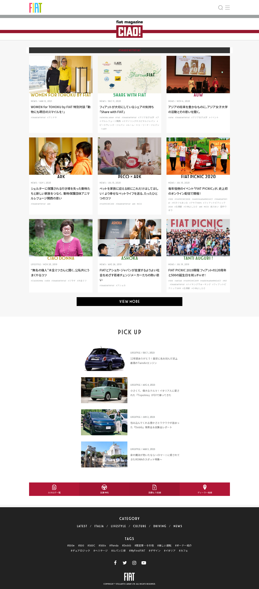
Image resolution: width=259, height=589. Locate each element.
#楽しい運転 (164, 545)
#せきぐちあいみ (180, 203)
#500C (91, 545)
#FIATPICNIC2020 (182, 199)
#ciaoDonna (37, 281)
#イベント (214, 118)
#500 (170, 199)
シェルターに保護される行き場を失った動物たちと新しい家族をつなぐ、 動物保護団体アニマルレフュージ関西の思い (60, 193)
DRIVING (159, 526)
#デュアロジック (80, 550)
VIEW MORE (129, 301)
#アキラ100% (195, 203)
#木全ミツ (82, 281)
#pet (225, 281)
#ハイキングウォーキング (198, 284)
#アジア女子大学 (146, 118)
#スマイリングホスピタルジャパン (138, 121)
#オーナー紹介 (183, 545)
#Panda (113, 545)
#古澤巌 (178, 207)
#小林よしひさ (191, 207)
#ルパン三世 (118, 550)
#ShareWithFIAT (38, 118)
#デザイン (155, 550)
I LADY (104, 129)
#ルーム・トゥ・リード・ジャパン (142, 125)
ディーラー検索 (205, 492)
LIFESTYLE (118, 526)
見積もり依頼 (154, 492)
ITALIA (99, 526)
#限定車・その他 (144, 545)
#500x (102, 545)
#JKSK (47, 281)
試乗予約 (104, 492)
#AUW (170, 118)
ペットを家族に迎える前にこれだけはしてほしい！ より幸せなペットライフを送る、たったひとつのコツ (129, 193)
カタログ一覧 (54, 492)
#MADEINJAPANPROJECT (202, 199)
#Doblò (126, 545)
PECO (139, 204)
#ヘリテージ (101, 550)
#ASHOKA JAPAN (107, 118)
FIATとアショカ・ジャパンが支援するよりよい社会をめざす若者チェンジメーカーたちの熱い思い (129, 275)
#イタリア (169, 550)
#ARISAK (178, 281)
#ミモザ (71, 281)
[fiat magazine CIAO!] (35, 7)
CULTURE (139, 526)
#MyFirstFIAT (137, 550)
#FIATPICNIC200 (107, 204)
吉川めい (214, 207)
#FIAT (117, 118)
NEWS (177, 526)
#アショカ (121, 286)
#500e (71, 545)
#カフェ (183, 550)
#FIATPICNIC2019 (191, 281)
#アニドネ (52, 118)
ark (48, 204)
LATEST (82, 526)
